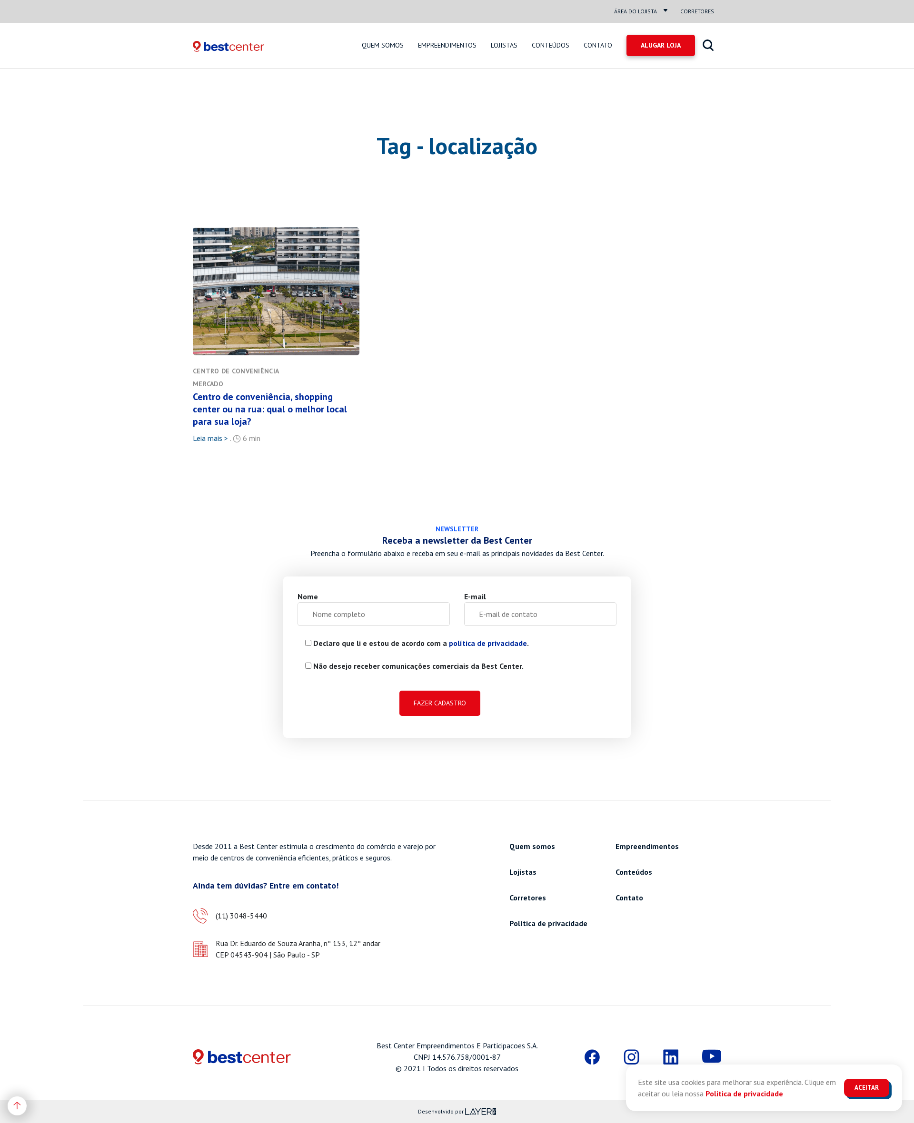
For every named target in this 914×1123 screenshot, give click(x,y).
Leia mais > (210, 438)
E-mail (475, 596)
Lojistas (504, 45)
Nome (308, 596)
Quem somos (383, 45)
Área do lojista (635, 11)
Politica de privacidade (744, 1093)
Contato (598, 45)
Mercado (208, 384)
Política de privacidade (548, 923)
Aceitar (866, 1088)
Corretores (697, 11)
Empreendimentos (447, 45)
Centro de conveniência (236, 371)
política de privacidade (488, 643)
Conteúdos (550, 45)
